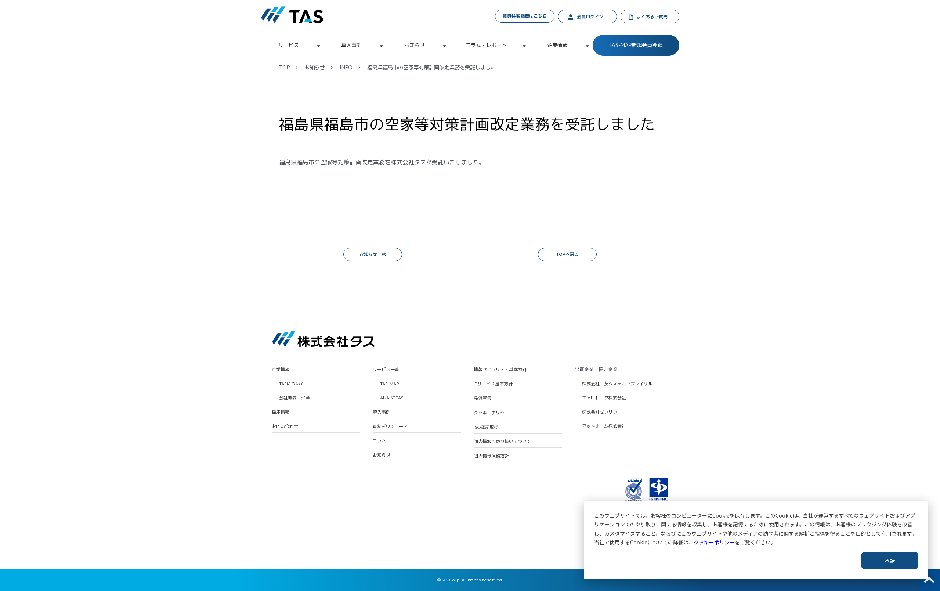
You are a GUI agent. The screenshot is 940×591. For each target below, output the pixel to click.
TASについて (291, 384)
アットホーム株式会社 (604, 426)
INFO (346, 67)
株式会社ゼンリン (599, 412)
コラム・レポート (486, 44)
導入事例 (351, 44)
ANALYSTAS (392, 397)
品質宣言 (482, 398)
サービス (288, 44)
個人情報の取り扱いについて (502, 441)
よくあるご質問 (652, 17)
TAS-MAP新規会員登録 (635, 44)
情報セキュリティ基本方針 (500, 369)
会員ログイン (590, 17)
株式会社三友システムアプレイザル (617, 384)
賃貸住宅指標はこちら (525, 16)
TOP (284, 67)
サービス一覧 (386, 369)
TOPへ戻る (567, 254)
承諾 (890, 560)
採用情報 (280, 412)
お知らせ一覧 (372, 254)
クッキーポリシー (714, 542)
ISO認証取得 (486, 427)
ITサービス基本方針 (493, 384)
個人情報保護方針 (491, 455)
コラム (379, 440)
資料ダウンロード (390, 426)
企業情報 (557, 44)
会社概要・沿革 (294, 397)
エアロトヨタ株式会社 (604, 397)
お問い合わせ (285, 426)
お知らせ (414, 44)
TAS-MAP (389, 384)
